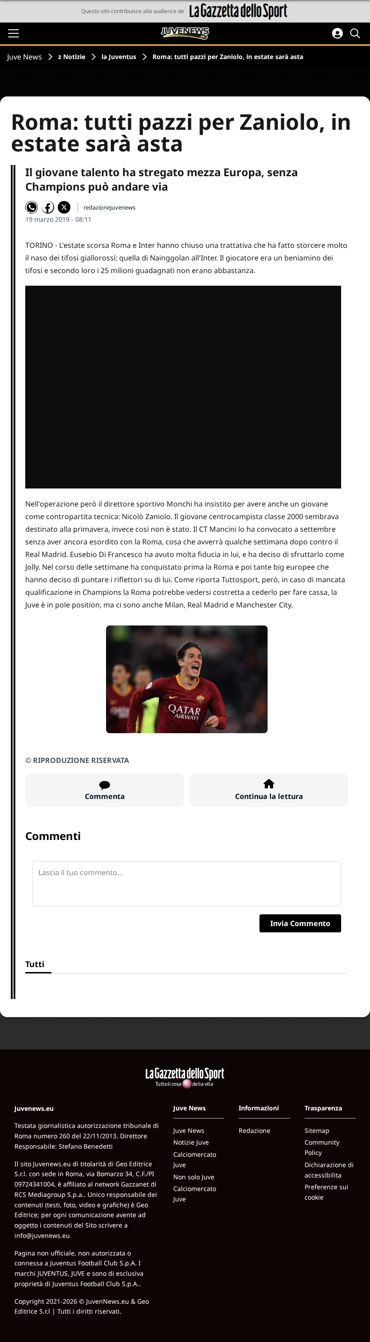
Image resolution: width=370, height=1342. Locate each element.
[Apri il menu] (13, 33)
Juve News (24, 57)
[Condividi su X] (64, 207)
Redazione (254, 1130)
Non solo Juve (193, 1177)
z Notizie (71, 56)
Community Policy (322, 1147)
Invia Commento (300, 923)
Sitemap (317, 1130)
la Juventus (119, 56)
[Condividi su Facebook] (48, 207)
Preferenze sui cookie (326, 1191)
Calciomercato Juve (194, 1159)
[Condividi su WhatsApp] (31, 207)
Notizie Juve (191, 1142)
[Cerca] (356, 33)
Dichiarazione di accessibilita (329, 1169)
